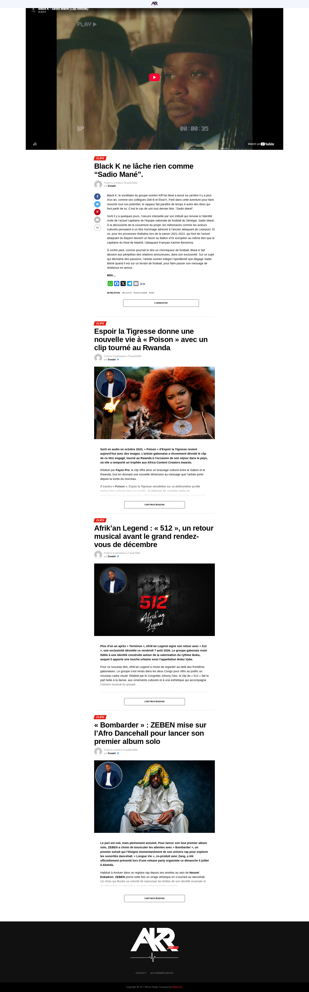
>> (142, 283)
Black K (127, 293)
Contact (141, 973)
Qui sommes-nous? (161, 973)
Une (152, 293)
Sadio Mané (141, 293)
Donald (112, 186)
